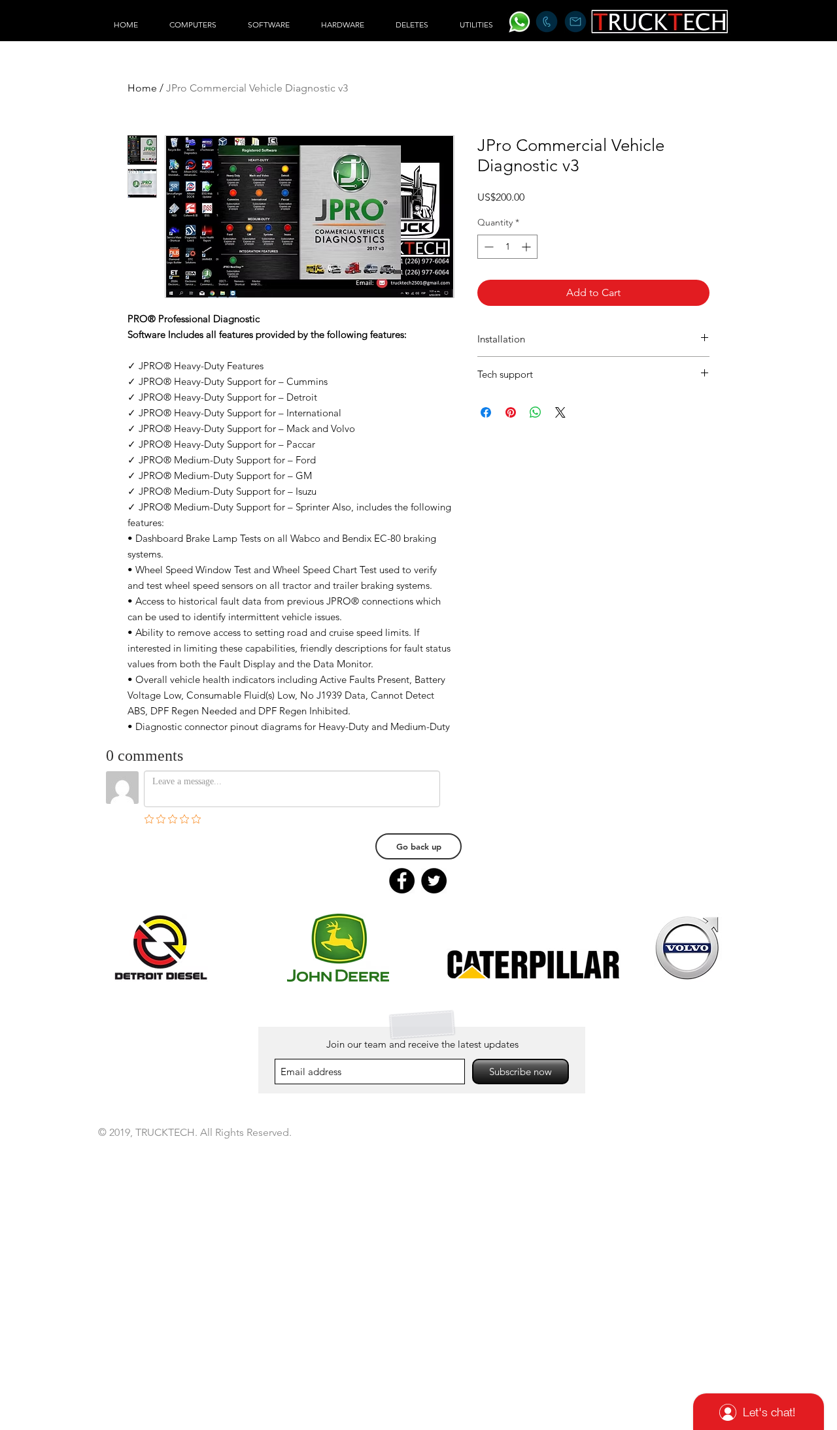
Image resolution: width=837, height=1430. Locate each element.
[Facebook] (402, 880)
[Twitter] (434, 880)
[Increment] (527, 246)
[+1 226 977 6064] (546, 21)
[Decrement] (487, 246)
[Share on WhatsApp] (535, 412)
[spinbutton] (507, 246)
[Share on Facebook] (486, 412)
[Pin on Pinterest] (511, 412)
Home (142, 88)
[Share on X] (560, 412)
